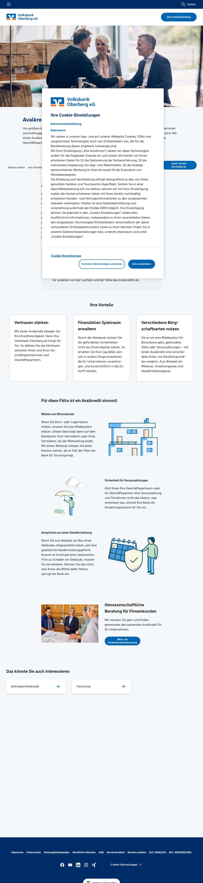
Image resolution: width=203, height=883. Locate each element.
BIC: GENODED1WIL (180, 852)
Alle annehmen (141, 264)
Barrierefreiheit (115, 852)
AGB (101, 852)
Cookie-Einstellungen (66, 256)
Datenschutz (34, 852)
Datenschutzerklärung (66, 124)
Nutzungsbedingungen (56, 852)
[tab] (16, 167)
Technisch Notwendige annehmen (102, 264)
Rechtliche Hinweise (84, 852)
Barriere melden (137, 852)
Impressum (17, 852)
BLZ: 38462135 (157, 852)
